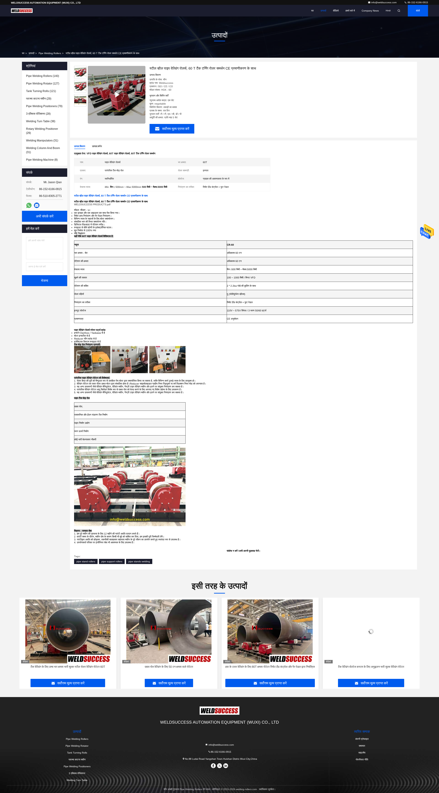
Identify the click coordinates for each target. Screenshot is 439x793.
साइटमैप (361, 752)
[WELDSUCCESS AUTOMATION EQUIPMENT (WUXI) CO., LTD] (22, 11)
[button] (25, 639)
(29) (38, 98)
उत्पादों (323, 10)
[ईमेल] (36, 205)
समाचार (362, 745)
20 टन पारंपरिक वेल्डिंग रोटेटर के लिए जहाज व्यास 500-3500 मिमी (371, 666)
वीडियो (336, 10)
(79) (44, 106)
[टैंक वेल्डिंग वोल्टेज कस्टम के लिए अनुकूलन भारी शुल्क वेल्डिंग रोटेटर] (270, 631)
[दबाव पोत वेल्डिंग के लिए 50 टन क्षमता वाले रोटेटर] (68, 631)
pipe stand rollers (85, 561)
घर (312, 10)
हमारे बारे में (350, 10)
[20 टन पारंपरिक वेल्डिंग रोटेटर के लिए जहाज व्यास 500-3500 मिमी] (371, 631)
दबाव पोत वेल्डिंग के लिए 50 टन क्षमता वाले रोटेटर (68, 666)
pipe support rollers (111, 561)
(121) (41, 91)
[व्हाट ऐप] (28, 205)
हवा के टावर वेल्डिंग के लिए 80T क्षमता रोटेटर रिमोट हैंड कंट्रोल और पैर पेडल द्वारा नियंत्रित (169, 666)
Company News (370, 10)
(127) (42, 83)
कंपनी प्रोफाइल (362, 739)
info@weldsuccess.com (384, 2)
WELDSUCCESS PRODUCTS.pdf (92, 204)
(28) (38, 113)
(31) (42, 140)
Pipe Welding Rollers (50, 53)
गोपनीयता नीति (362, 759)
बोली (418, 10)
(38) (40, 121)
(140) (42, 75)
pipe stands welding (139, 561)
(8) (42, 159)
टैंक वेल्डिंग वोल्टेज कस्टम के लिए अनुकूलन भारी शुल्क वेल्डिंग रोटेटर (270, 666)
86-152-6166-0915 (417, 2)
